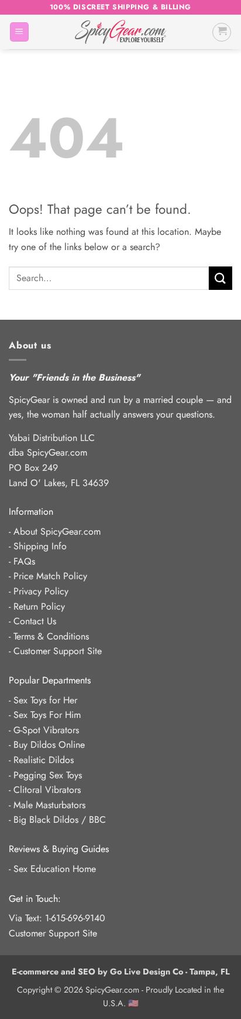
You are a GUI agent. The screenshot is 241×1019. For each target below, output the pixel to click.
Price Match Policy (50, 576)
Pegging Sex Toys (47, 775)
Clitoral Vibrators (47, 789)
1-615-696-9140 (75, 918)
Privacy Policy (40, 591)
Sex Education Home (54, 869)
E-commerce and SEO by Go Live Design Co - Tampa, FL (121, 971)
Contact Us (34, 621)
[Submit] (220, 277)
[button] (19, 32)
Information (31, 511)
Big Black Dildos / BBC (59, 819)
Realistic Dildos (43, 760)
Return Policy (39, 606)
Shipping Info (40, 546)
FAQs (24, 561)
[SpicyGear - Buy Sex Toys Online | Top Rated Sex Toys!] (120, 32)
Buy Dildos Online (49, 744)
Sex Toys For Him (47, 714)
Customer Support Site (57, 651)
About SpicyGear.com (57, 531)
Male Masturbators (49, 805)
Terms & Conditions (51, 636)
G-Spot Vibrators (46, 730)
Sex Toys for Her (45, 700)
